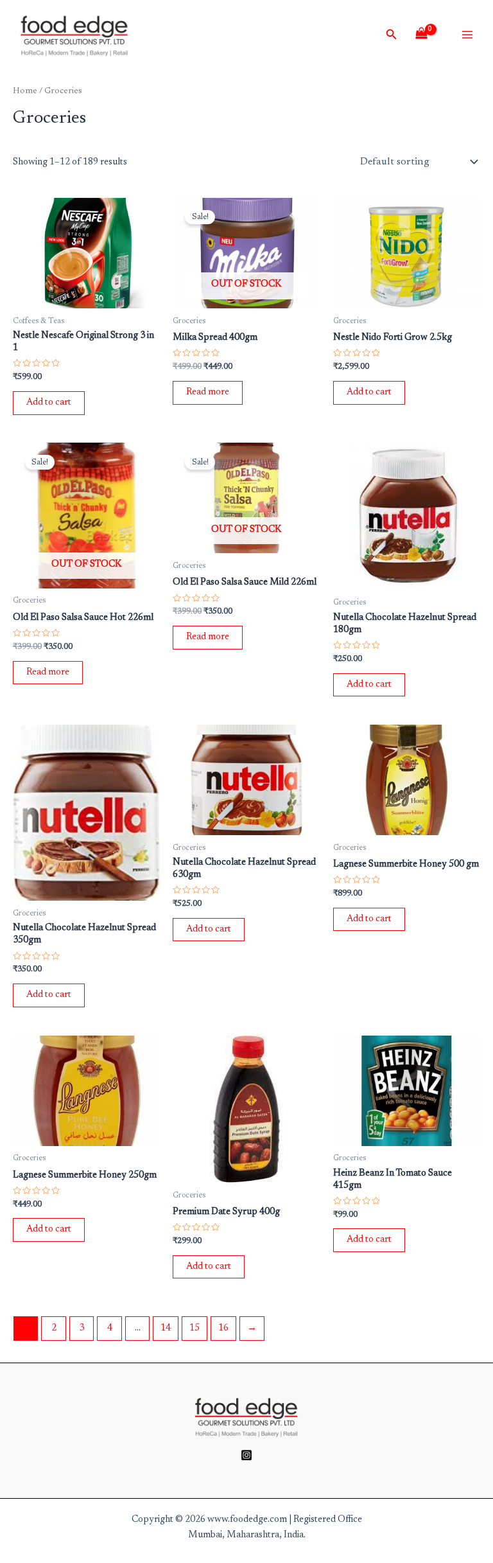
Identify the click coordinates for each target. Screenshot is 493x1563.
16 (223, 1328)
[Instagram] (246, 1455)
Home (25, 91)
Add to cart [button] (48, 402)
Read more (207, 392)
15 (194, 1328)
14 (165, 1328)
